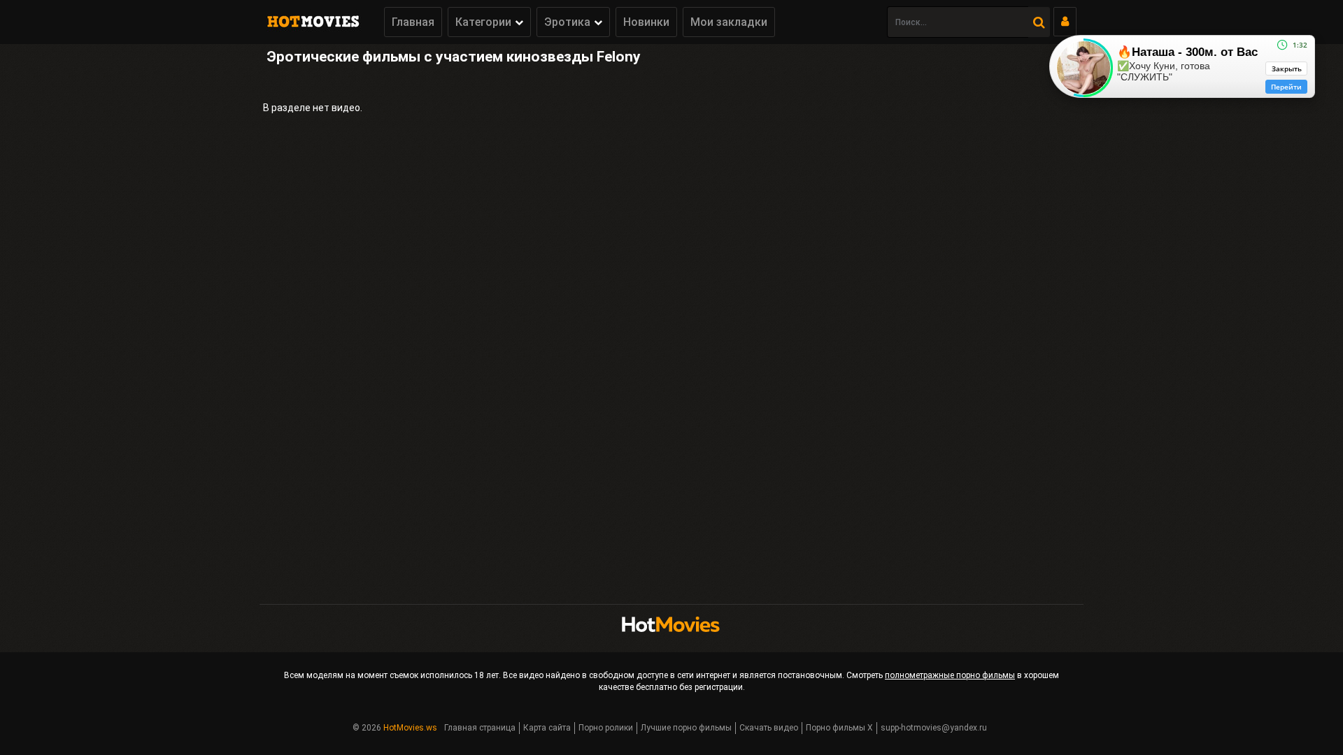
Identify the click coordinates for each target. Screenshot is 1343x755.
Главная (413, 22)
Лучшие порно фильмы (686, 728)
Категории (483, 22)
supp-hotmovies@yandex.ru (934, 728)
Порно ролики (605, 728)
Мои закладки (728, 22)
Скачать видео (768, 728)
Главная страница (480, 728)
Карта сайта (547, 728)
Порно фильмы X (839, 728)
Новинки (646, 22)
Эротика (567, 22)
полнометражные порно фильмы (950, 675)
